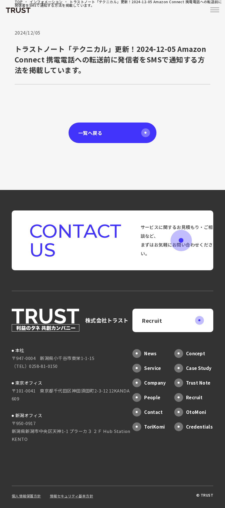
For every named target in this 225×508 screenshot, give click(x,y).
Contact (153, 412)
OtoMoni (196, 412)
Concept (195, 353)
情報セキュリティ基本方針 (71, 495)
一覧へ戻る (90, 132)
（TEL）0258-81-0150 (35, 366)
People (152, 397)
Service (152, 368)
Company (155, 383)
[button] (214, 10)
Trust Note (198, 383)
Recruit (152, 320)
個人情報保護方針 (26, 495)
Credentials (199, 427)
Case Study (199, 368)
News (150, 353)
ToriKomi (154, 427)
